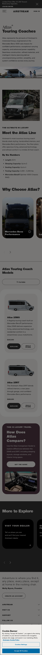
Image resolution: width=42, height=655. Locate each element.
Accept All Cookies (21, 651)
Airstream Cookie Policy (11, 640)
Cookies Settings (21, 644)
